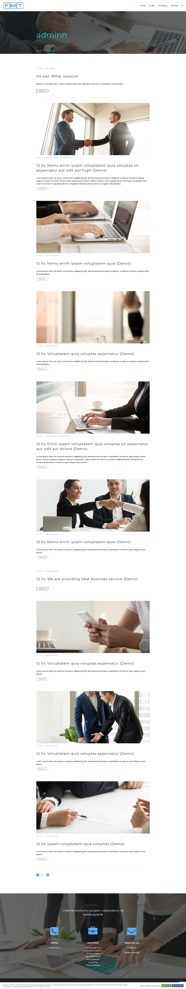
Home (143, 5)
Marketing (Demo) (52, 255)
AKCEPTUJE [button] (166, 985)
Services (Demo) (65, 157)
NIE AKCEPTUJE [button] (177, 985)
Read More (42, 90)
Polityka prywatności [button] (152, 986)
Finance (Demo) (51, 436)
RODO (142, 986)
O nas (152, 5)
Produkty (162, 5)
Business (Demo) (52, 157)
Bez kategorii (50, 68)
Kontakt (174, 5)
